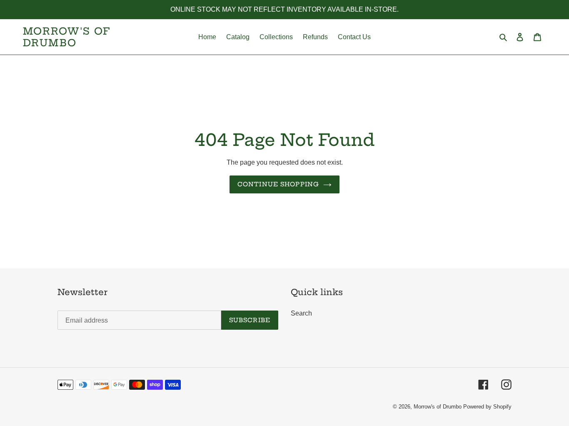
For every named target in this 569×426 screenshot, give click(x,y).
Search (301, 313)
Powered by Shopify (487, 406)
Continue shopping (278, 184)
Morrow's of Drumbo (66, 36)
